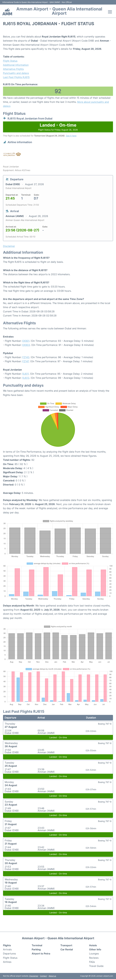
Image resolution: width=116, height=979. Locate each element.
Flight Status (10, 60)
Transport (66, 945)
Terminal (37, 945)
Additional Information (16, 64)
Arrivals (7, 949)
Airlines (7, 961)
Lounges (94, 953)
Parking (36, 949)
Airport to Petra (41, 953)
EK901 (25, 340)
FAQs (92, 961)
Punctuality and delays (16, 73)
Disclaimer (33, 976)
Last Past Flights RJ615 (16, 77)
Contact (43, 976)
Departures (9, 953)
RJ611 (25, 373)
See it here (71, 135)
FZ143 (25, 357)
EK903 (26, 344)
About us (52, 976)
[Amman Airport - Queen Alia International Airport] (7, 11)
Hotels (93, 945)
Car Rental (66, 949)
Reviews (93, 957)
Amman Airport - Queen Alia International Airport (59, 11)
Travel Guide (96, 965)
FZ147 (25, 361)
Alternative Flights (13, 69)
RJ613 (25, 377)
